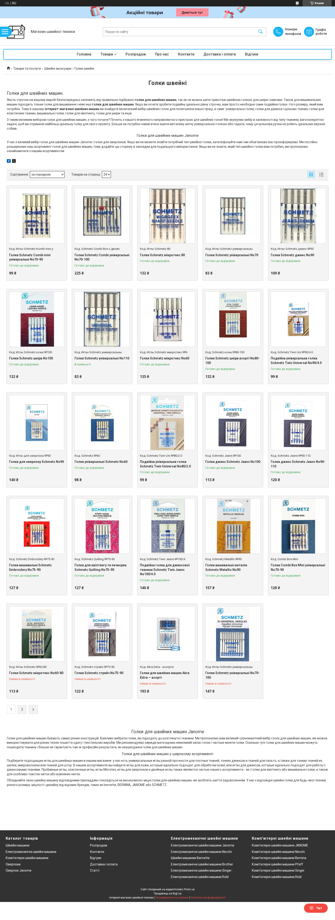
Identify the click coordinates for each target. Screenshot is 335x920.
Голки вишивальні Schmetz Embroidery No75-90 (30, 567)
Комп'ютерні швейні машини (27, 858)
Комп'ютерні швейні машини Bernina (279, 858)
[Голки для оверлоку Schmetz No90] (36, 422)
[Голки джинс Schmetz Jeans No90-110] (298, 422)
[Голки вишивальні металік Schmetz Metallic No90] (232, 526)
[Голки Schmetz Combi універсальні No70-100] (102, 215)
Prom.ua (189, 889)
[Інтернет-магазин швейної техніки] (16, 31)
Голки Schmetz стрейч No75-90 (99, 673)
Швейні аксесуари (57, 68)
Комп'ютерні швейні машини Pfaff (277, 864)
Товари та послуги (27, 68)
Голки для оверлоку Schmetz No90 (36, 462)
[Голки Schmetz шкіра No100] (36, 319)
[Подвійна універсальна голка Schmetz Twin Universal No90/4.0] (298, 319)
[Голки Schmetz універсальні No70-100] (232, 634)
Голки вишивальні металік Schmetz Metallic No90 (226, 567)
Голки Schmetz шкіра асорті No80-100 (232, 360)
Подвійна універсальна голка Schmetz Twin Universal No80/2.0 (165, 464)
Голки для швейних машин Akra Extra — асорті (164, 675)
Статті (94, 870)
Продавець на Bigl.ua (167, 893)
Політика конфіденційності (208, 897)
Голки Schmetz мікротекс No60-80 (36, 673)
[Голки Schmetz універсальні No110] (102, 319)
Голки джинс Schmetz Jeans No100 (232, 462)
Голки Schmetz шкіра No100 (31, 358)
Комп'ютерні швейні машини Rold (277, 877)
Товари (106, 54)
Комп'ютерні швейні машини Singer (278, 870)
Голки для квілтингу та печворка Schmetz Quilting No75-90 (100, 567)
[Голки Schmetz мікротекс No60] (167, 319)
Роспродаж (98, 845)
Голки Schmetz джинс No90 (292, 255)
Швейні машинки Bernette (190, 858)
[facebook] (9, 161)
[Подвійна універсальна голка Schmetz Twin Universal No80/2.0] (167, 422)
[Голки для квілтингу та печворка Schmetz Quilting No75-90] (102, 526)
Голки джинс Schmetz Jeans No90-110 (298, 464)
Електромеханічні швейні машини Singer (201, 870)
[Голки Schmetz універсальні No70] (232, 215)
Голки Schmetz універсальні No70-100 (232, 675)
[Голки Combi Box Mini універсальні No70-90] (298, 526)
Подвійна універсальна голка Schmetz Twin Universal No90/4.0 (296, 360)
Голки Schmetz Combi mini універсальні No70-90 (30, 257)
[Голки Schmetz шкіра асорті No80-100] (232, 319)
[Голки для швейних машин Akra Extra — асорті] (167, 634)
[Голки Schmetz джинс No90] (298, 215)
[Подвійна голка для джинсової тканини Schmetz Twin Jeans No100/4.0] (167, 526)
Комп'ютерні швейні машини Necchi (278, 852)
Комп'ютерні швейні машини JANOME (280, 845)
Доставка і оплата (220, 54)
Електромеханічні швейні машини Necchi (201, 852)
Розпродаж (136, 54)
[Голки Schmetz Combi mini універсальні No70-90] (36, 215)
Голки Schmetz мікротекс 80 (162, 255)
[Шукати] (260, 32)
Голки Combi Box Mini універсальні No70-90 (298, 567)
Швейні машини (17, 845)
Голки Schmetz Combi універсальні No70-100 (102, 257)
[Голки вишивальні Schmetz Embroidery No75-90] (36, 526)
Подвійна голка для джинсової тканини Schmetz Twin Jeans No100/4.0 (164, 569)
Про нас (162, 54)
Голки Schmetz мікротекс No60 (164, 358)
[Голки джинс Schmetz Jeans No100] (232, 422)
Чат (319, 908)
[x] (14, 161)
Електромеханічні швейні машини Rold (200, 877)
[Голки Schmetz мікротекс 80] (167, 215)
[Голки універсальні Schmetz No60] (102, 422)
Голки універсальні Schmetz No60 (101, 462)
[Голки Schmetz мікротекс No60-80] (36, 634)
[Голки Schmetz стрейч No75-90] (102, 634)
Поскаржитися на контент (172, 897)
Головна (84, 54)
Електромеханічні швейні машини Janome (202, 845)
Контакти (186, 54)
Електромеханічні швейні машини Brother (202, 864)
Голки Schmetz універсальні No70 (231, 255)
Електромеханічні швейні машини (31, 852)
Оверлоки (13, 864)
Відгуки (251, 54)
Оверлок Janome (18, 870)
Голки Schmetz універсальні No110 (102, 358)
